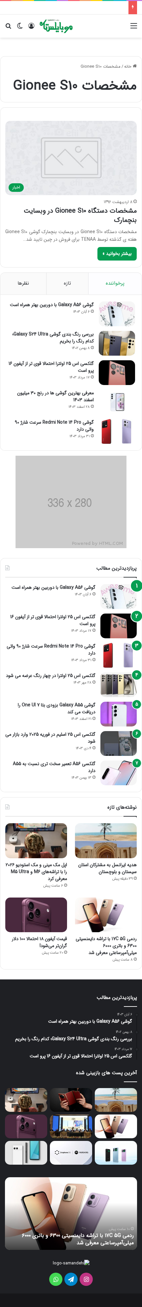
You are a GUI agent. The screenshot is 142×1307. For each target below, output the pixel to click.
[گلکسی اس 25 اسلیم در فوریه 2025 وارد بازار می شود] (118, 743)
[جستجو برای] (8, 28)
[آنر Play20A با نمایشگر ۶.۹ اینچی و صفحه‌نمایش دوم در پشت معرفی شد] (116, 1153)
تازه (67, 283)
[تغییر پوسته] (20, 28)
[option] (71, 1213)
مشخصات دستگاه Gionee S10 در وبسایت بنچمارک (80, 215)
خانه (128, 66)
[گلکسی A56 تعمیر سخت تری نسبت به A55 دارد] (118, 772)
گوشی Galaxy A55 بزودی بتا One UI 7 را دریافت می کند (56, 708)
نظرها (23, 283)
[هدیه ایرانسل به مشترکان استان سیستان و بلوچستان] (106, 840)
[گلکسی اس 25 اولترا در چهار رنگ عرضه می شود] (118, 684)
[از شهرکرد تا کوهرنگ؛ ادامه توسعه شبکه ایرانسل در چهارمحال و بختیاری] (71, 1126)
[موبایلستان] (56, 26)
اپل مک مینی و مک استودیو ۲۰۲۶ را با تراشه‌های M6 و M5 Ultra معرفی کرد (36, 871)
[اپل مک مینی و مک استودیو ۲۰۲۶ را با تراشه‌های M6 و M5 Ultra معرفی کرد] (36, 840)
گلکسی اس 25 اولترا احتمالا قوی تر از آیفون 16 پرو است (51, 367)
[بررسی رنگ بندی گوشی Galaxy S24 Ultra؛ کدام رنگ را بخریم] (117, 343)
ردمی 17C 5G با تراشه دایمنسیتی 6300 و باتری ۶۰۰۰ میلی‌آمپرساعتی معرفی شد (106, 945)
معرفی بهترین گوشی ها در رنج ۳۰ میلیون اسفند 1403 (55, 396)
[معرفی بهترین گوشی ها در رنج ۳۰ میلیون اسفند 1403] (117, 402)
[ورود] (31, 28)
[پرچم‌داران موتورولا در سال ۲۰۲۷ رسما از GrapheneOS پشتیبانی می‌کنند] (71, 1153)
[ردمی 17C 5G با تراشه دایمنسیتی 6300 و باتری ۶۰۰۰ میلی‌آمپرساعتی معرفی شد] (106, 915)
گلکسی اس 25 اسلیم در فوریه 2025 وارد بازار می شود (50, 738)
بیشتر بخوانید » (117, 253)
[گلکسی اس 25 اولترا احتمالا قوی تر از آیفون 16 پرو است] (117, 372)
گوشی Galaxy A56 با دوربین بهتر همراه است (52, 304)
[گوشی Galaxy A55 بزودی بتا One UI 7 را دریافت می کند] (118, 714)
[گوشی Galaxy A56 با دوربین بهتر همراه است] (117, 313)
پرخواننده (115, 283)
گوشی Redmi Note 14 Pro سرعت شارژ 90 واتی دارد (54, 426)
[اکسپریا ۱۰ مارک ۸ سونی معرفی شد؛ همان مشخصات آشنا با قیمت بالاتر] (26, 1153)
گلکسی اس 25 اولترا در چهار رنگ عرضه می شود (50, 675)
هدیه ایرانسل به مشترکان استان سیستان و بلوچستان (107, 868)
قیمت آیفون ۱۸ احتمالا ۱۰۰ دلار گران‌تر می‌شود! (39, 942)
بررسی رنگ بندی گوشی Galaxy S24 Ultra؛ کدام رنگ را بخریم (53, 338)
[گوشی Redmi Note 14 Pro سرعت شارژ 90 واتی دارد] (117, 431)
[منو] (133, 28)
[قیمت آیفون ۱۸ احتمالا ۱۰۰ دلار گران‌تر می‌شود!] (36, 915)
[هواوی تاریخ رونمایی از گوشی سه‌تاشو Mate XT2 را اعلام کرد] (71, 1100)
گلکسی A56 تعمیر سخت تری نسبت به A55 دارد (54, 767)
